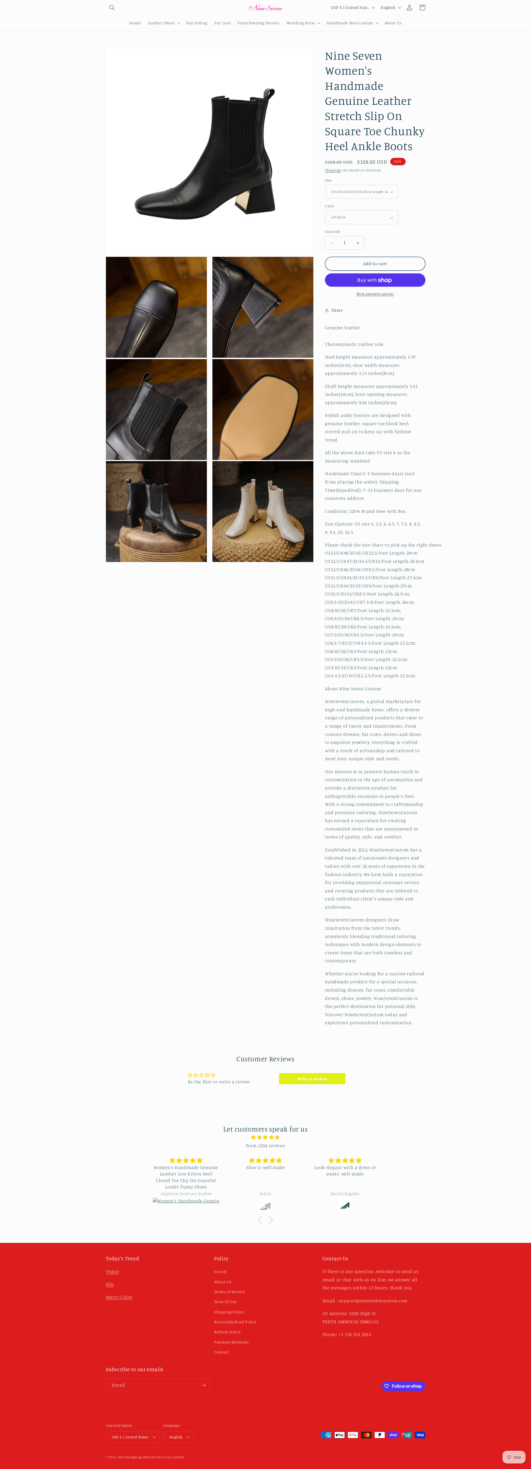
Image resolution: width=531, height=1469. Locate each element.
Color (329, 206)
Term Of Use (225, 1301)
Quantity (332, 231)
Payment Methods (231, 1342)
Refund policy (227, 1331)
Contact (221, 1352)
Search (220, 1271)
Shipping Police (229, 1311)
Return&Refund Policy (235, 1321)
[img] (265, 1137)
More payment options (375, 294)
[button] (112, 7)
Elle (110, 1284)
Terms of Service (229, 1291)
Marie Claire (119, 1297)
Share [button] (337, 310)
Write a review (312, 1078)
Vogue (112, 1271)
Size (328, 180)
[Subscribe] (203, 1385)
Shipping (332, 170)
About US (222, 1281)
